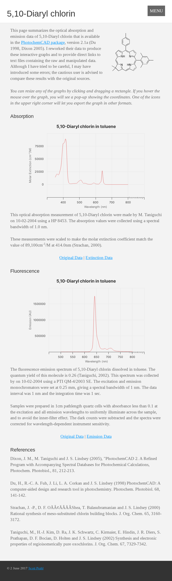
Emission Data (99, 436)
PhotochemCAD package (43, 42)
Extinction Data (99, 257)
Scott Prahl (35, 568)
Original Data (70, 257)
